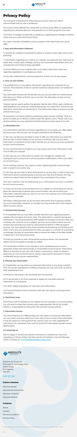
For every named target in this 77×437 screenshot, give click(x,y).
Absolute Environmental (13, 390)
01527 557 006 (9, 376)
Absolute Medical (10, 397)
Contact (6, 411)
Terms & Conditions (11, 415)
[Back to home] (38, 4)
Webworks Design (57, 427)
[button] (4, 4)
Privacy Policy (9, 418)
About (5, 408)
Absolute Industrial (11, 394)
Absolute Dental (10, 387)
